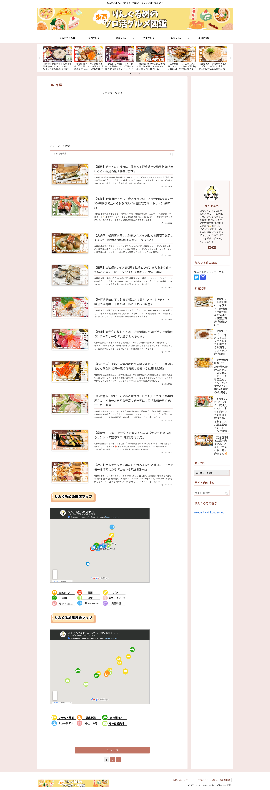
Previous (39, 58)
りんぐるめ (212, 206)
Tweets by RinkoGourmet (209, 512)
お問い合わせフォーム (183, 780)
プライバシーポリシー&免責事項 (214, 780)
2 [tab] (135, 73)
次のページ (112, 750)
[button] (171, 154)
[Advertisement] (112, 117)
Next (230, 58)
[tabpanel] (57, 57)
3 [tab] (139, 73)
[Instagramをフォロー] (214, 247)
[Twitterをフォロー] (210, 247)
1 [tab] (130, 73)
